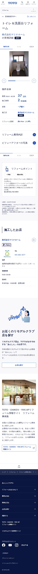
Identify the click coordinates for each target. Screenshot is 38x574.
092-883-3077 (20, 255)
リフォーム (12, 472)
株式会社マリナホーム (14, 34)
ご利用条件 (5, 553)
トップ (4, 472)
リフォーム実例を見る (25, 472)
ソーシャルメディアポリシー (10, 563)
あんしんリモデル (7, 483)
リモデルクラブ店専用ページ (11, 531)
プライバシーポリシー (8, 558)
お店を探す (19, 365)
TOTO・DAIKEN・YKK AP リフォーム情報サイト (11, 523)
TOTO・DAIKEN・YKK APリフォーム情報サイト (17, 448)
